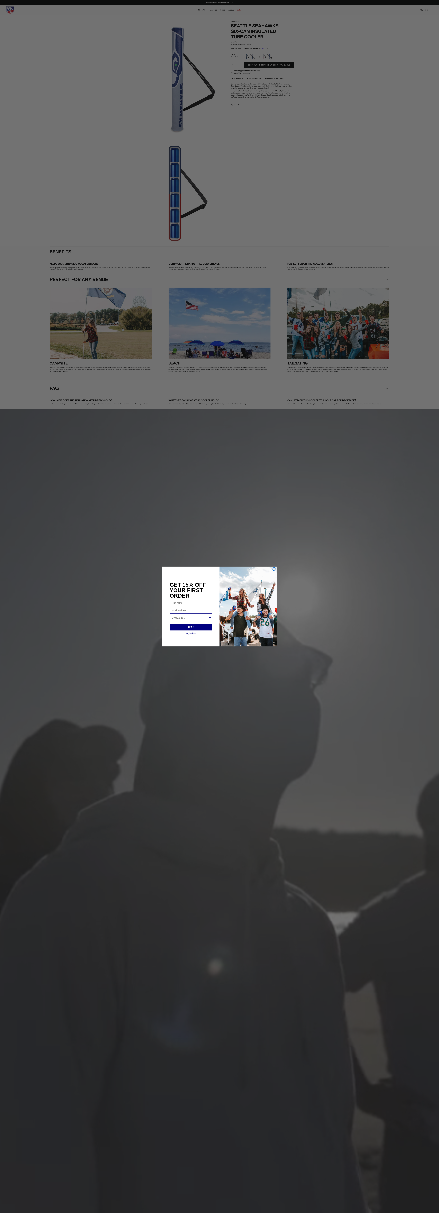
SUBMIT (191, 627)
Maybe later (191, 633)
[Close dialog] (274, 569)
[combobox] (190, 618)
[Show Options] (210, 618)
